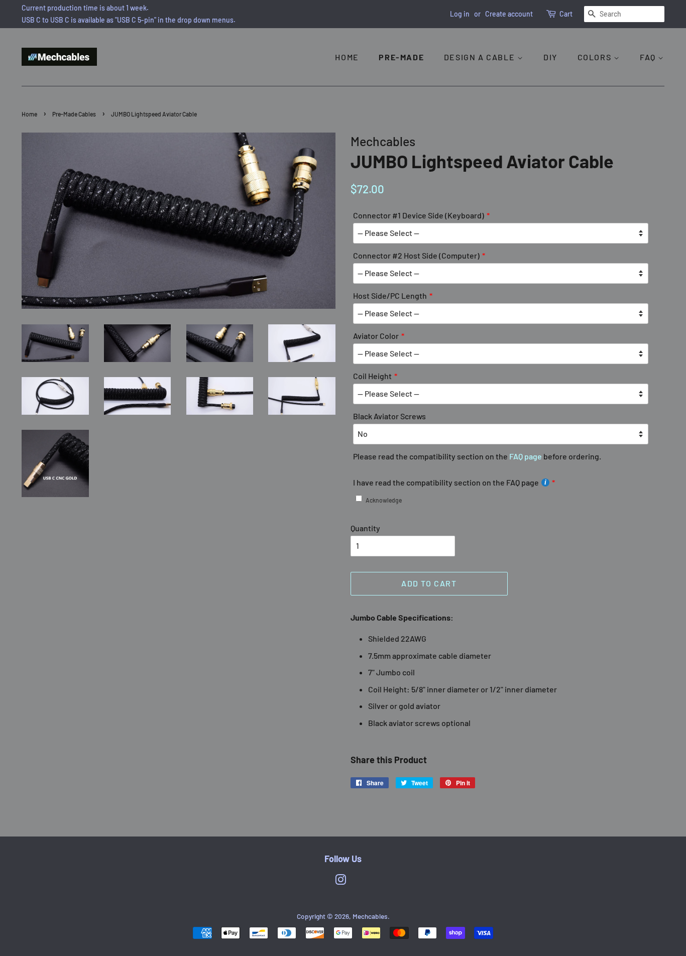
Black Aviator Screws (389, 416)
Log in (460, 14)
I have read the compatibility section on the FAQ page (446, 482)
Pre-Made (401, 57)
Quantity (365, 528)
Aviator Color (376, 335)
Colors (596, 57)
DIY (550, 57)
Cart (566, 14)
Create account (509, 14)
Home (347, 57)
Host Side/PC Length (390, 295)
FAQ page (525, 456)
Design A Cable (480, 57)
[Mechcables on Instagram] (340, 881)
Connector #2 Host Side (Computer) (416, 255)
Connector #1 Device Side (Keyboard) (418, 215)
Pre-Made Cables (74, 113)
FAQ (649, 57)
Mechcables (370, 916)
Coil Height (372, 376)
